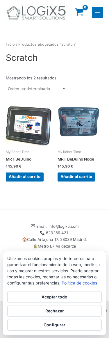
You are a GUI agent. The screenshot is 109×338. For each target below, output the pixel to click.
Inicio (10, 44)
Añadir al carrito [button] (24, 176)
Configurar (54, 324)
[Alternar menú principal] (97, 12)
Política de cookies (79, 282)
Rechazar (54, 310)
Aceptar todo (54, 296)
